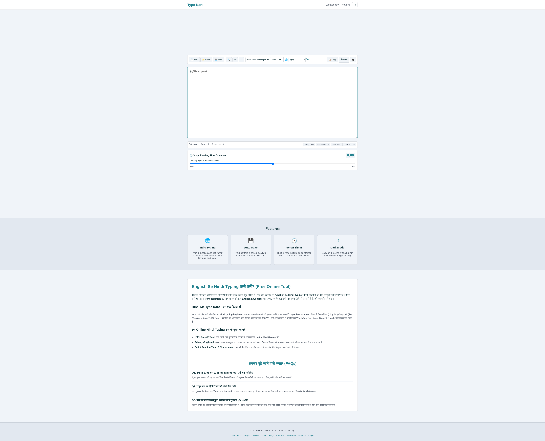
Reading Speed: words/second (204, 160)
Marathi (255, 435)
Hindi (233, 435)
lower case (336, 145)
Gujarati (302, 435)
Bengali (247, 435)
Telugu (271, 435)
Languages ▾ (332, 5)
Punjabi (311, 435)
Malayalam (291, 435)
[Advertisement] (272, 32)
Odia (239, 435)
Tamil (263, 435)
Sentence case (323, 145)
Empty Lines (309, 145)
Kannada (280, 435)
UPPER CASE (349, 145)
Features (345, 5)
